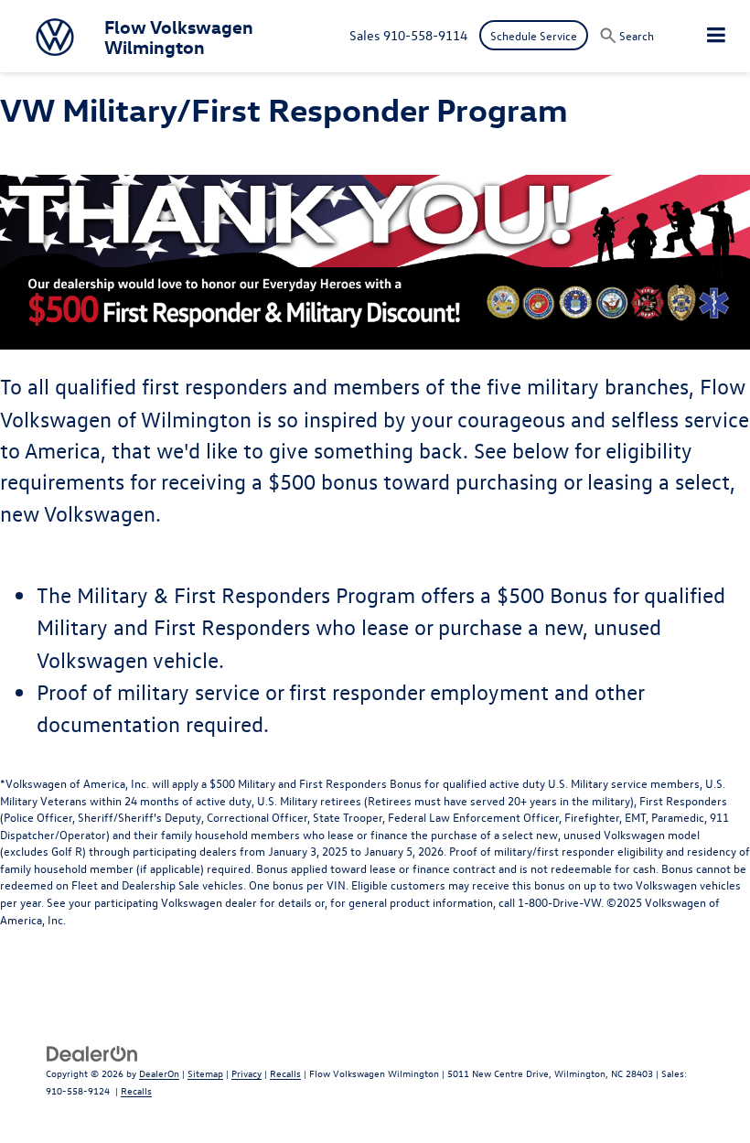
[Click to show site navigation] (716, 36)
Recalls (285, 1073)
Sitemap (205, 1073)
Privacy (246, 1073)
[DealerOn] (92, 1052)
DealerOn (159, 1073)
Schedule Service (533, 35)
